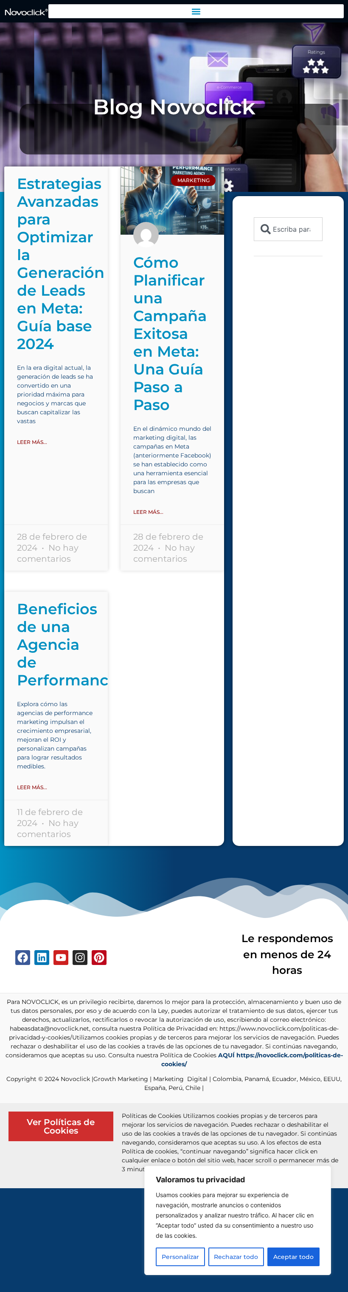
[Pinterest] (99, 957)
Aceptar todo (293, 1257)
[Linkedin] (41, 957)
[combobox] (288, 229)
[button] (196, 11)
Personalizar (180, 1257)
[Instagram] (80, 957)
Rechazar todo (236, 1257)
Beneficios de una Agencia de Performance (67, 644)
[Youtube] (60, 957)
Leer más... (32, 442)
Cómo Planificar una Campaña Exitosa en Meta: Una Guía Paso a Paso (170, 333)
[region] (237, 1220)
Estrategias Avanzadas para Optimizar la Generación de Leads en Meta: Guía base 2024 (60, 264)
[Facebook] (22, 957)
